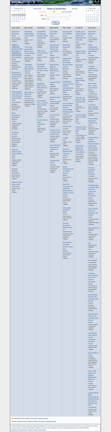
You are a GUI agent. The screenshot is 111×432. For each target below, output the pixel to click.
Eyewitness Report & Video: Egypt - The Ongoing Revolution (93, 277)
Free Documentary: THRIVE (92, 245)
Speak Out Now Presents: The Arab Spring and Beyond (93, 317)
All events (34, 418)
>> (24, 8)
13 (14, 17)
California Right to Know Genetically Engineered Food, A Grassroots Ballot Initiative (93, 142)
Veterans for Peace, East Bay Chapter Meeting (93, 107)
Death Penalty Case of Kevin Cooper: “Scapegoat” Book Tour (92, 337)
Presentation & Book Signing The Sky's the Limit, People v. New (55, 49)
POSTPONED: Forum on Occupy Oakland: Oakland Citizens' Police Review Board (68, 87)
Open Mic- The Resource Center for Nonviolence (81, 99)
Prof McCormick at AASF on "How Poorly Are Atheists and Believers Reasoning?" (93, 190)
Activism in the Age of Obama (67, 32)
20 (14, 19)
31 (98, 21)
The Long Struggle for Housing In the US (67, 226)
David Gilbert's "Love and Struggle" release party (68, 245)
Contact (41, 5)
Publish (82, 5)
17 (22, 17)
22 (18, 19)
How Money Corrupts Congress (15, 134)
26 (12, 21)
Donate (94, 5)
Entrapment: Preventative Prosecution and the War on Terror (42, 67)
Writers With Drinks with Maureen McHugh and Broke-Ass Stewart (92, 376)
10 (22, 15)
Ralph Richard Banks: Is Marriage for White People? (54, 67)
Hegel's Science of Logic (55, 116)
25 (24, 19)
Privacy (30, 429)
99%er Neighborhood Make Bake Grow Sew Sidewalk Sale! (93, 49)
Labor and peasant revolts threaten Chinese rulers (17, 152)
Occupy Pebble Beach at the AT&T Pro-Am (93, 120)
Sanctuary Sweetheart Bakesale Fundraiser (91, 171)
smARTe (65, 138)
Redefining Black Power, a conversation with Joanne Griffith (55, 100)
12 (12, 17)
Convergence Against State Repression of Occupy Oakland (30, 50)
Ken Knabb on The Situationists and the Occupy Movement (17, 75)
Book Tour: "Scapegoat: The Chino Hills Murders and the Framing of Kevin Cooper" (68, 189)
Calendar (68, 5)
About (28, 5)
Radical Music (92, 260)
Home (16, 5)
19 (12, 19)
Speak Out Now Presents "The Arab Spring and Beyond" (93, 297)
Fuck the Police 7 (93, 353)
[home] (26, 2)
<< (12, 8)
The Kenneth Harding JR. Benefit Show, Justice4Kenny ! (81, 149)
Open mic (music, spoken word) (17, 183)
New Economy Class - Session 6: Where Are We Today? (42, 103)
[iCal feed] (13, 418)
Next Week (75, 8)
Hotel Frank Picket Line (15, 32)
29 (18, 21)
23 (20, 19)
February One (67, 126)
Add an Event (43, 11)
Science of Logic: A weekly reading (55, 131)
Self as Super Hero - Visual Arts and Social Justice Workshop (93, 87)
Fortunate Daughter (15, 170)
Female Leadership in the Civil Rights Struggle (68, 170)
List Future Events (67, 11)
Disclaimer (14, 429)
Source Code (42, 429)
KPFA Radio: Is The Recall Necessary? (29, 94)
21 (16, 19)
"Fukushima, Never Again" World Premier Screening (29, 67)
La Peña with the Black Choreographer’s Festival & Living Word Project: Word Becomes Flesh (93, 399)
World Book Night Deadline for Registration (29, 33)
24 (22, 19)
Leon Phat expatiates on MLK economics (93, 68)
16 (20, 17)
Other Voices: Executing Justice (42, 52)
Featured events (43, 418)
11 (24, 15)
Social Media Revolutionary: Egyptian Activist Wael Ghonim (42, 34)
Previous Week (37, 8)
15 (18, 17)
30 (96, 21)
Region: (44, 19)
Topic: (42, 15)
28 (16, 21)
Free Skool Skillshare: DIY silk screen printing (67, 152)
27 (14, 21)
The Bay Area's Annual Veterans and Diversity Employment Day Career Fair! (81, 35)
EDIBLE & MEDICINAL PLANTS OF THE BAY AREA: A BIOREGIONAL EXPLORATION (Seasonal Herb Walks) (17, 52)
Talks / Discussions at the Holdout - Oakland (16, 116)
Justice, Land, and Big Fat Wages (67, 210)
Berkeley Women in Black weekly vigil (81, 53)
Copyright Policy (22, 429)
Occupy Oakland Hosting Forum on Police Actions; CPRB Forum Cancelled (68, 107)
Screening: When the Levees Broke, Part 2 (81, 117)
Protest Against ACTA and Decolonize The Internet (93, 211)
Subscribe (54, 5)
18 (24, 17)
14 (16, 17)
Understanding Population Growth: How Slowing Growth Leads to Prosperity (68, 63)
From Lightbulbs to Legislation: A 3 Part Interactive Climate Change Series (17, 96)
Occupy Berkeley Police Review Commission (55, 147)
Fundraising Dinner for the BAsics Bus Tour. (42, 85)
